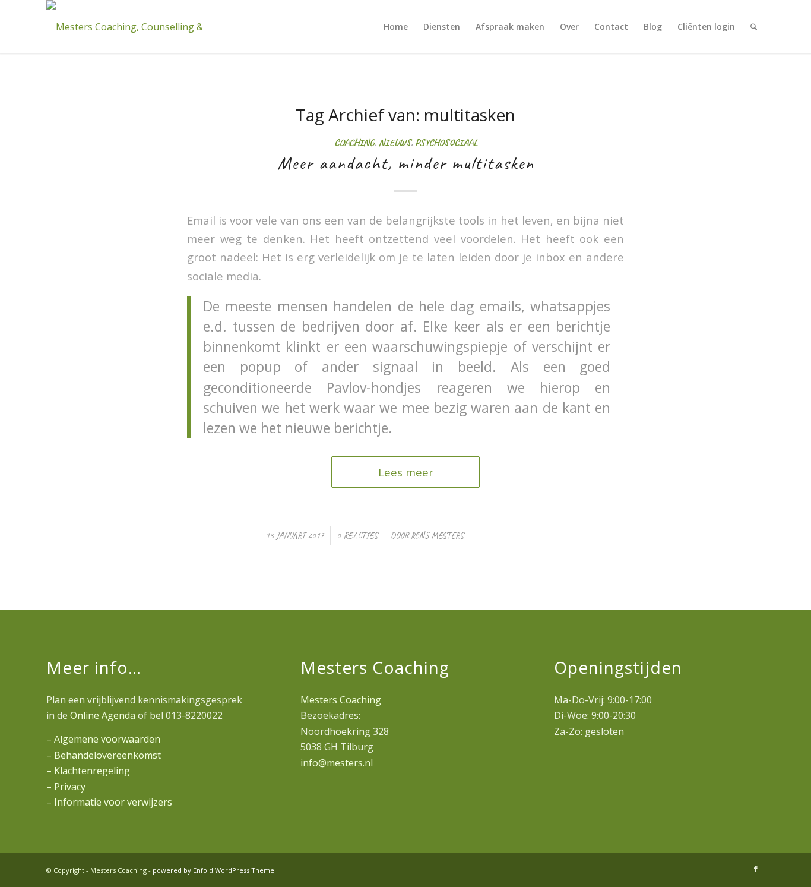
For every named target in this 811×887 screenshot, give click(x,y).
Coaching (354, 142)
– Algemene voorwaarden (103, 739)
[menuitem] (396, 26)
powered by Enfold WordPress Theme (213, 870)
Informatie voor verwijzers (113, 802)
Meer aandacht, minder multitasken (405, 162)
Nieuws (395, 142)
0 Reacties (357, 535)
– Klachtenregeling (88, 770)
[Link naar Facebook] (756, 868)
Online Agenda (102, 715)
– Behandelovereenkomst (103, 755)
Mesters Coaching (340, 699)
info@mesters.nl (336, 762)
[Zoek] (754, 26)
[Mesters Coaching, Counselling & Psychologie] (126, 26)
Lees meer (405, 472)
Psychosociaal (446, 142)
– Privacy (65, 786)
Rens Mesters (437, 535)
